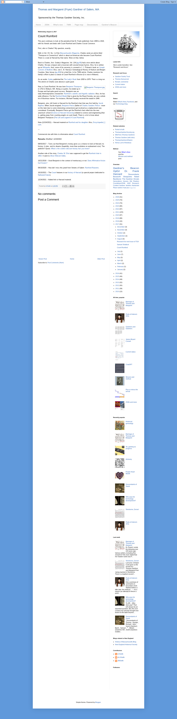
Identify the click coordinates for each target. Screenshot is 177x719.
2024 (117, 203)
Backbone (117, 179)
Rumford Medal (61, 96)
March (119, 263)
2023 (117, 206)
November (121, 230)
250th (47, 25)
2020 (117, 215)
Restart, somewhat (121, 82)
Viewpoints (127, 177)
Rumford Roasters (92, 168)
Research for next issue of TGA (128, 242)
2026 (117, 197)
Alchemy (129, 459)
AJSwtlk (120, 654)
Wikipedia (46, 67)
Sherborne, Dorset (132, 509)
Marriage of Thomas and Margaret (130, 303)
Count (54, 172)
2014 (117, 279)
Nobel (136, 177)
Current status (120, 84)
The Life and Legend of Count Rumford (68, 118)
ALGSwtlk (121, 657)
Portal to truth (119, 129)
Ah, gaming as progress (131, 447)
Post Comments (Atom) (56, 263)
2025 (117, 200)
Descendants (92, 25)
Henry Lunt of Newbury (123, 143)
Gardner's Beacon (109, 25)
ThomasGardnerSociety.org (124, 132)
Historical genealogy (129, 422)
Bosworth (117, 177)
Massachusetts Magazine (69, 53)
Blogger (98, 702)
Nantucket (135, 185)
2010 (117, 291)
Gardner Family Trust (122, 76)
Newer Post (43, 259)
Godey (50, 79)
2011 (117, 288)
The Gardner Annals (130, 179)
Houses (125, 181)
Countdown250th (119, 183)
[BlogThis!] (66, 186)
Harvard (117, 174)
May (119, 257)
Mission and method (125, 156)
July (119, 251)
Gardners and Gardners (130, 328)
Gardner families (125, 185)
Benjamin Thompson (74, 87)
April (119, 260)
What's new (58, 25)
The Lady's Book (70, 79)
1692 (129, 183)
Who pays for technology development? (131, 499)
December (121, 227)
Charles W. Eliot (63, 153)
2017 (117, 224)
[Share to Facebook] (70, 186)
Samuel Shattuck (123, 244)
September (121, 236)
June (119, 254)
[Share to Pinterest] (73, 186)
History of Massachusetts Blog (125, 642)
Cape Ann (133, 187)
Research (135, 183)
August (120, 239)
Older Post (101, 259)
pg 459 (58, 72)
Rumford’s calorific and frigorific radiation (79, 94)
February (120, 266)
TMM (69, 25)
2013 (117, 282)
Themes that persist (122, 79)
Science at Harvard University (63, 113)
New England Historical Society (126, 644)
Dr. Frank (132, 171)
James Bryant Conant (130, 340)
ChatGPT (129, 364)
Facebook (130, 102)
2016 (117, 273)
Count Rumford (79, 134)
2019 (117, 218)
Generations (117, 181)
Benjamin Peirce (68, 106)
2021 (117, 212)
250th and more (120, 87)
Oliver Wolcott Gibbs (58, 156)
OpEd (116, 171)
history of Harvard (74, 172)
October (120, 233)
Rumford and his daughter (78, 122)
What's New (122, 102)
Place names (117, 188)
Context (116, 185)
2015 (117, 276)
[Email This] (63, 186)
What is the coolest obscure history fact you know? (70, 149)
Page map (79, 25)
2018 (117, 221)
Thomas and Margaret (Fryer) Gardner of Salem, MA (68, 9)
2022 (117, 209)
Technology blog (122, 104)
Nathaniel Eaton (44, 175)
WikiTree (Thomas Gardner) (125, 135)
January (120, 269)
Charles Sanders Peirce (91, 106)
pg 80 (79, 63)
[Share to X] (68, 186)
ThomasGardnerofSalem (123, 140)
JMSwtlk (120, 661)
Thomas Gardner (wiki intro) (125, 137)
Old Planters (134, 181)
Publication (126, 187)
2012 (117, 285)
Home (38, 25)
